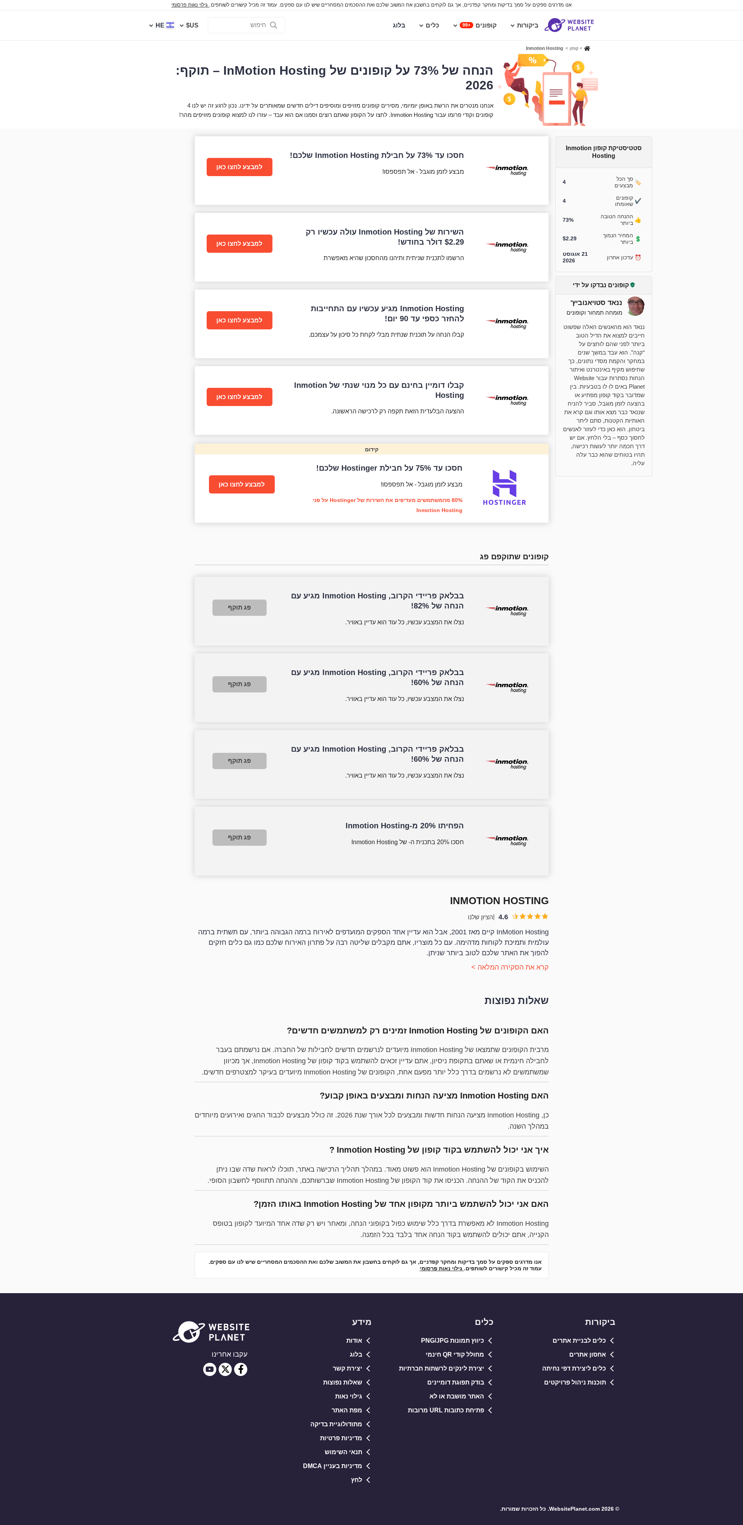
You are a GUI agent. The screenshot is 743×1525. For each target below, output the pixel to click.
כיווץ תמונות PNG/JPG (452, 1340)
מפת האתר (347, 1410)
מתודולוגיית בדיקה (336, 1424)
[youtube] (209, 1369)
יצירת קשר (347, 1368)
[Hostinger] (371, 483)
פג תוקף (239, 607)
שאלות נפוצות (342, 1382)
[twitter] (225, 1369)
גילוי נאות (348, 1396)
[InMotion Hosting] (371, 170)
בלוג (356, 1354)
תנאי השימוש (343, 1452)
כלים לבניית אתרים (579, 1340)
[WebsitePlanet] (587, 47)
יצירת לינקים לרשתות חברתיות (441, 1368)
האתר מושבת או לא (457, 1396)
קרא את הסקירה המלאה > (510, 967)
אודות (354, 1340)
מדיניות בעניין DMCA (332, 1466)
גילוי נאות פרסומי (190, 5)
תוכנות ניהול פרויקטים (575, 1382)
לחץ (356, 1480)
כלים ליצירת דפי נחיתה (574, 1368)
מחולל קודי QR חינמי (455, 1354)
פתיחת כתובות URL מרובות (446, 1410)
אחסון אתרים (587, 1354)
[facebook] (240, 1369)
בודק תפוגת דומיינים (455, 1382)
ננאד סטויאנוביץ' (596, 303)
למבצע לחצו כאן (239, 167)
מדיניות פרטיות (341, 1438)
